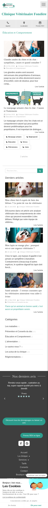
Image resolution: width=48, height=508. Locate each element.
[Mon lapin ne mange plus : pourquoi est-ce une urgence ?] (24, 235)
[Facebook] (21, 443)
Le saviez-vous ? (12, 347)
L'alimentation (11, 341)
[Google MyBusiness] (27, 443)
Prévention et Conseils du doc (18, 331)
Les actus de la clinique (15, 352)
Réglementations (13, 357)
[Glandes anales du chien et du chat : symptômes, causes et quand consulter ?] (24, 49)
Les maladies (11, 326)
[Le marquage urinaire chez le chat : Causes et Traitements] (24, 97)
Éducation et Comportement (17, 336)
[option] (24, 389)
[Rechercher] (40, 170)
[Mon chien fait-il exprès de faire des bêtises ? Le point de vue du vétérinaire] (24, 189)
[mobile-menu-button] (43, 4)
